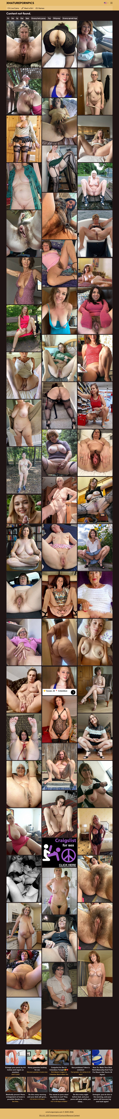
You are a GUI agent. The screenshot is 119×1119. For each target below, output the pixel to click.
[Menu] (111, 3)
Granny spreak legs (70, 18)
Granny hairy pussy (38, 18)
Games (41, 8)
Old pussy (56, 18)
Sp (17, 18)
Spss (27, 18)
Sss (13, 18)
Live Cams (14, 8)
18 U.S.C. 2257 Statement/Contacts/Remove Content (59, 1115)
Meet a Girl (28, 8)
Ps (8, 18)
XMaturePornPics (20, 3)
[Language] (106, 3)
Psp (49, 18)
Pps (22, 18)
